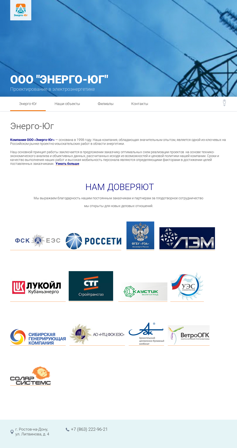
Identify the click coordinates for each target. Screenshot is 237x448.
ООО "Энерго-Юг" (59, 79)
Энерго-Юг (28, 103)
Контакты (139, 103)
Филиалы (106, 103)
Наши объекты (67, 103)
